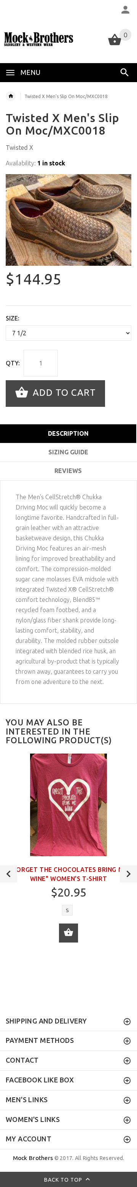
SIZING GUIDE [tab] (68, 452)
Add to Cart (63, 392)
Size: (12, 318)
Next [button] (128, 873)
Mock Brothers (33, 1158)
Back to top (64, 1180)
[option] (68, 220)
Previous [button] (8, 873)
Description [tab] (68, 433)
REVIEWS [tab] (68, 470)
